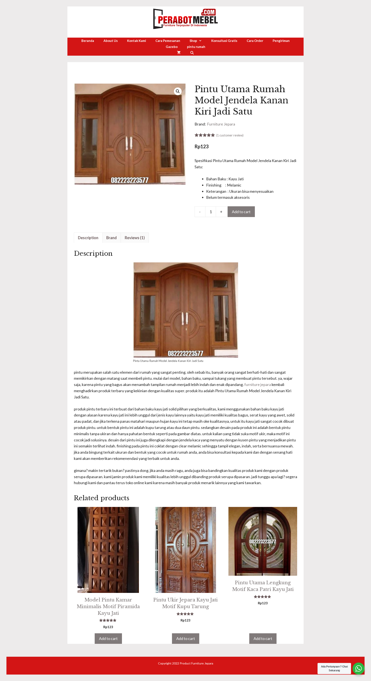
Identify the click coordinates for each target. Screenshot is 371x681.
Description (88, 237)
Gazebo (172, 47)
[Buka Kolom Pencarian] (192, 53)
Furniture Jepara (221, 124)
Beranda (87, 41)
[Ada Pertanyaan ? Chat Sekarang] (359, 669)
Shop (193, 41)
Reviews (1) (135, 237)
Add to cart (241, 211)
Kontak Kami (136, 41)
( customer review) (229, 135)
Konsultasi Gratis (224, 41)
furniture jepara (257, 384)
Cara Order (255, 41)
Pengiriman (281, 41)
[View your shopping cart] (178, 53)
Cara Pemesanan (167, 41)
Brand (111, 237)
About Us (110, 41)
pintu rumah (196, 47)
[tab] (88, 238)
